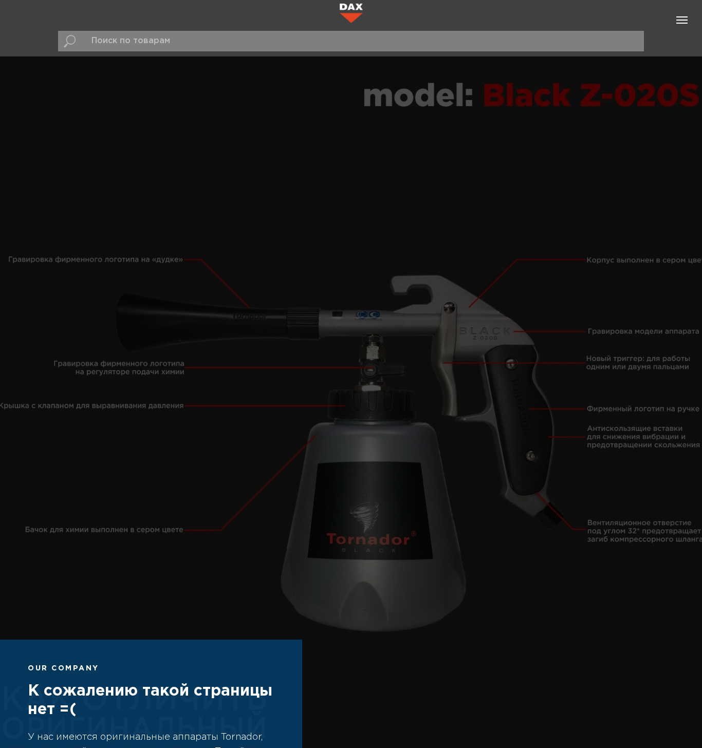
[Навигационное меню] (682, 20)
